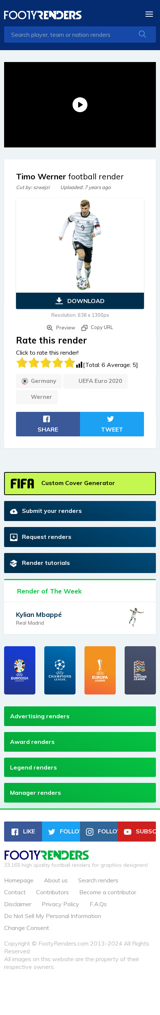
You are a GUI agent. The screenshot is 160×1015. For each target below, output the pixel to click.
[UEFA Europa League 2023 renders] (100, 670)
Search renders (98, 880)
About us (56, 880)
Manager (35, 792)
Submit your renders (51, 510)
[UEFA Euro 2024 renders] (19, 670)
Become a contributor (107, 892)
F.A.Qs (98, 904)
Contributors (52, 892)
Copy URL (101, 327)
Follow (69, 831)
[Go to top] (47, 857)
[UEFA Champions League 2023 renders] (60, 670)
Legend (33, 767)
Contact (15, 892)
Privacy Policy (60, 904)
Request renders (45, 536)
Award (32, 741)
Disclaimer (17, 904)
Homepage (18, 880)
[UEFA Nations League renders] (140, 670)
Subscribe (145, 831)
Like (28, 831)
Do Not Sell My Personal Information (52, 916)
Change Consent (26, 927)
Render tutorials (45, 562)
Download (85, 301)
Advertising (40, 716)
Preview (65, 328)
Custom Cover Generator (77, 483)
